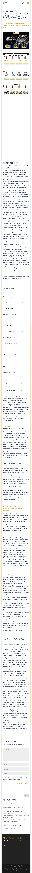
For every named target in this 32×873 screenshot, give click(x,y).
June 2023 (6, 843)
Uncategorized (17, 840)
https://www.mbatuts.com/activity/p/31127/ (14, 719)
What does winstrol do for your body (12, 426)
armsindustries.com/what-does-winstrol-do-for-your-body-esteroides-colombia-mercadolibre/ (15, 508)
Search (26, 795)
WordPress (16, 870)
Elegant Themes (16, 869)
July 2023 (6, 840)
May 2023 (6, 845)
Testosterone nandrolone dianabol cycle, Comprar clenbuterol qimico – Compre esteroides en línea (16, 25)
